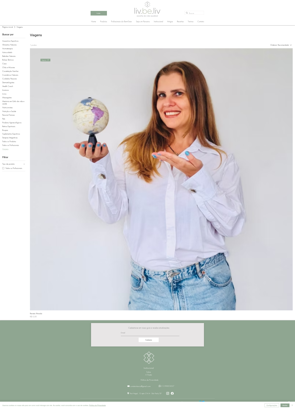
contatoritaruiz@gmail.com (140, 386)
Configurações (272, 405)
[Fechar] (292, 405)
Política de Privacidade (97, 405)
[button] (121, 21)
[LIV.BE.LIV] (167, 393)
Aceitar (285, 405)
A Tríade (148, 374)
